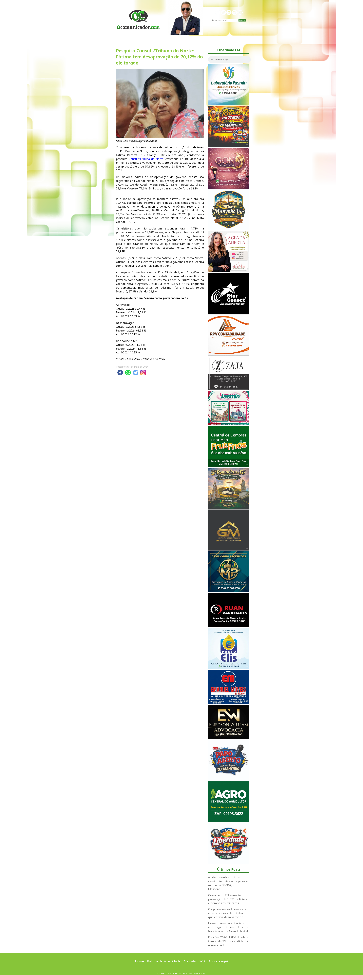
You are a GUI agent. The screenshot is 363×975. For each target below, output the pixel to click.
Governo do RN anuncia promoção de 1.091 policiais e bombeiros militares (227, 899)
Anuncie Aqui (218, 961)
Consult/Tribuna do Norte (146, 159)
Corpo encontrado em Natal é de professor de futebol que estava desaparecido (227, 913)
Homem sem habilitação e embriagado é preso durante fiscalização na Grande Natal (228, 927)
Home (139, 961)
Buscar (242, 20)
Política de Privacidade (164, 961)
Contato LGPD (194, 961)
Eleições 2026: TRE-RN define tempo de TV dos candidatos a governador (228, 941)
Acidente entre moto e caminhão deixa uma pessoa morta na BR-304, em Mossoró (228, 883)
